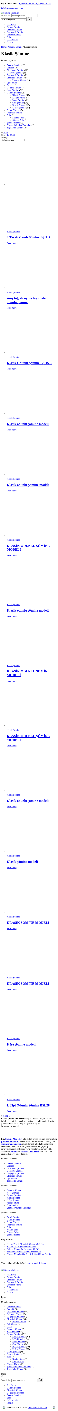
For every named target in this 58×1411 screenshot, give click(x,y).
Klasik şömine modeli (22, 861)
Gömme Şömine (14, 88)
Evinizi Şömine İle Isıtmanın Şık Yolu (23, 1249)
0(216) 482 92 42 (43, 3)
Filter (5, 132)
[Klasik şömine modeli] (33, 851)
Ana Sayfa (11, 24)
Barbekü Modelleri (30, 1151)
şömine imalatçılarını (11, 1144)
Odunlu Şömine (14, 27)
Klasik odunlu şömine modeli (28, 424)
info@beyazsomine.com (12, 8)
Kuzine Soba (18, 118)
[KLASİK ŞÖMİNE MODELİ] (33, 912)
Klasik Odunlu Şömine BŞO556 (29, 363)
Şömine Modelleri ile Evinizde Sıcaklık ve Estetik (29, 1254)
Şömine (13, 1151)
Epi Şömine (12, 83)
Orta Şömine (18, 103)
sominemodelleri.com (36, 1263)
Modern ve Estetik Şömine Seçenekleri (24, 1251)
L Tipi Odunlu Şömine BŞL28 (28, 1105)
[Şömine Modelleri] (10, 13)
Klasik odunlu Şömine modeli (28, 485)
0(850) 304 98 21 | (27, 3)
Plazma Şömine (19, 80)
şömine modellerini (10, 1141)
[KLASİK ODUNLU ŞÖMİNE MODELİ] (33, 535)
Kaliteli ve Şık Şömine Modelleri (21, 1246)
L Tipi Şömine (18, 98)
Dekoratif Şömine (15, 73)
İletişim (10, 42)
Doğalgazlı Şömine (15, 32)
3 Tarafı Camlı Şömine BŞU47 (28, 237)
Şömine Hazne (13, 123)
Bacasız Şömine (14, 34)
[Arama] (29, 19)
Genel (9, 85)
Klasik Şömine (18, 95)
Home (4, 47)
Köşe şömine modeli (21, 1044)
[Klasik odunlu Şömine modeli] (33, 474)
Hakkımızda (12, 39)
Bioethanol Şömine (15, 70)
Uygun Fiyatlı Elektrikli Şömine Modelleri (25, 1244)
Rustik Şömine (18, 105)
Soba (9, 37)
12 (8, 135)
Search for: (6, 15)
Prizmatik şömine (14, 113)
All (13, 135)
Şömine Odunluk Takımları (19, 125)
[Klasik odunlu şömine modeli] (33, 413)
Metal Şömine (18, 100)
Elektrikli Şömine (14, 29)
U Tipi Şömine (18, 108)
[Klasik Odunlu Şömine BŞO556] (33, 352)
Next (8, 1116)
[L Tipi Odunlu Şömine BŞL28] (33, 1095)
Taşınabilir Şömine (15, 128)
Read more (11, 243)
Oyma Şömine (13, 110)
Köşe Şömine (13, 90)
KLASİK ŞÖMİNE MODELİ (28, 922)
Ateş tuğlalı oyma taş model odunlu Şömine (27, 300)
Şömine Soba (18, 120)
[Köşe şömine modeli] (33, 1034)
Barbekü (10, 68)
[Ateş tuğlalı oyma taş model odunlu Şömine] (33, 287)
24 (11, 135)
